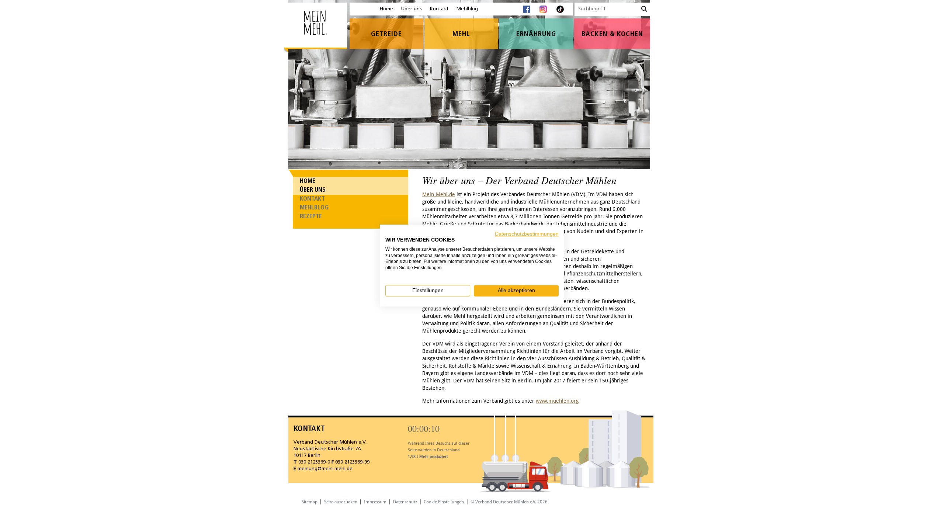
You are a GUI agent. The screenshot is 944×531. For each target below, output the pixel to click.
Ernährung (536, 34)
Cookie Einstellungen (444, 501)
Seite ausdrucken (340, 501)
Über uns (411, 9)
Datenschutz (405, 501)
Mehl (461, 34)
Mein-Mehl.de (438, 194)
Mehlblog (467, 9)
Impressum (375, 501)
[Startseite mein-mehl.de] (315, 28)
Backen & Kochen (612, 34)
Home (386, 9)
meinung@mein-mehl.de (325, 468)
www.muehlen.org (557, 401)
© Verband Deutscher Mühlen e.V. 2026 (509, 501)
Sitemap (309, 501)
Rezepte (311, 217)
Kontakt (439, 9)
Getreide (386, 34)
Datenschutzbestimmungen (527, 234)
